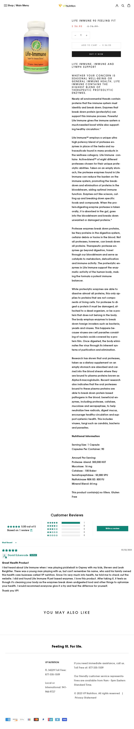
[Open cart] (129, 5)
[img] (10, 550)
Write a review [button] (112, 529)
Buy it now (96, 54)
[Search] (123, 5)
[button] (52, 523)
